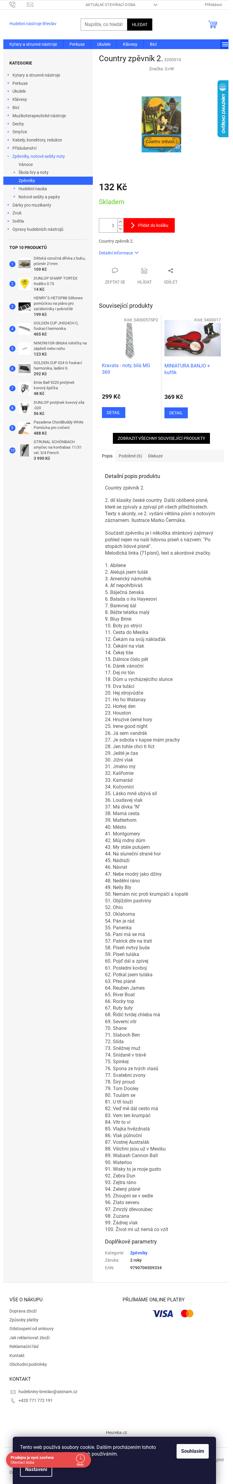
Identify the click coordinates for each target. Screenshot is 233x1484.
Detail (113, 412)
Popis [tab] (107, 455)
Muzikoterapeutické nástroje (39, 115)
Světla (18, 221)
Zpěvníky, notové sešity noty (38, 156)
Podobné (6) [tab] (130, 455)
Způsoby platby (24, 1319)
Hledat (139, 24)
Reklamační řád (24, 1346)
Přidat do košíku (153, 225)
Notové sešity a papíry (39, 196)
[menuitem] (33, 44)
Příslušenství (24, 148)
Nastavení (36, 1469)
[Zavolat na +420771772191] (18, 4)
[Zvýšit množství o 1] (120, 221)
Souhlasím (192, 1451)
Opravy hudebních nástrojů (37, 229)
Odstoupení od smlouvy (31, 1328)
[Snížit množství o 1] (120, 228)
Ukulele (19, 91)
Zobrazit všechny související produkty (161, 438)
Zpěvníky (27, 180)
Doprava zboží (22, 1311)
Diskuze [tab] (155, 455)
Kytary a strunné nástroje (36, 75)
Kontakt (17, 1355)
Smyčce (19, 131)
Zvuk (17, 213)
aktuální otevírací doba (110, 4)
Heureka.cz (116, 1432)
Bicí (15, 107)
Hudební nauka (33, 188)
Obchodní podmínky (28, 1364)
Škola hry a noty (34, 172)
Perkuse (20, 83)
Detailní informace (116, 253)
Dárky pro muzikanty (31, 205)
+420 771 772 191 (36, 1400)
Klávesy (19, 99)
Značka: (161, 68)
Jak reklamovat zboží (29, 1337)
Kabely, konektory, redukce (37, 140)
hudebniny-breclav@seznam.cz (48, 1391)
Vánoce (26, 164)
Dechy (18, 123)
